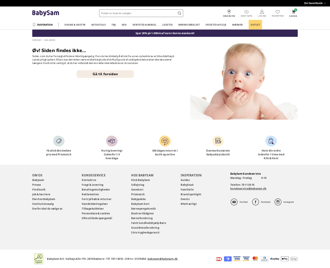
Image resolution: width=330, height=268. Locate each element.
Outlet (255, 24)
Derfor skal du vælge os (47, 208)
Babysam (38, 180)
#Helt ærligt (189, 204)
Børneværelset (189, 24)
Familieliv (187, 189)
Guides (185, 180)
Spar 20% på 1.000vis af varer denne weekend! (165, 33)
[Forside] (45, 13)
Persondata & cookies (96, 213)
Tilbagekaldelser (93, 208)
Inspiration (45, 24)
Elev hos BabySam (43, 199)
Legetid (167, 24)
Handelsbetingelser (95, 204)
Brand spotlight (191, 194)
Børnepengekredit (143, 208)
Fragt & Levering (93, 184)
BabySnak (187, 184)
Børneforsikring (142, 218)
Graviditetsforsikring (145, 227)
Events (185, 199)
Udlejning (137, 184)
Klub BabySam (140, 180)
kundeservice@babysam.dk (248, 188)
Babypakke (138, 199)
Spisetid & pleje (215, 24)
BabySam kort (140, 204)
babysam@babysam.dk (163, 259)
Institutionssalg (43, 204)
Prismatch (138, 194)
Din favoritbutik (313, 3)
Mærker (237, 24)
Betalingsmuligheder (96, 189)
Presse (36, 184)
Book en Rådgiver (142, 213)
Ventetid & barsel (145, 24)
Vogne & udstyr (75, 24)
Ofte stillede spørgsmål (97, 218)
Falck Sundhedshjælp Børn (148, 223)
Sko (124, 24)
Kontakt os (89, 180)
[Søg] (179, 13)
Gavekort (137, 189)
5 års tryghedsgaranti (145, 232)
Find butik (39, 189)
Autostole (98, 24)
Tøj (114, 24)
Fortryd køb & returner (97, 199)
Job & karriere (41, 194)
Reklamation (90, 194)
